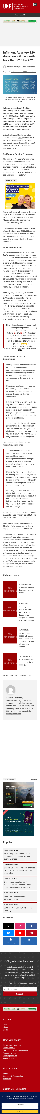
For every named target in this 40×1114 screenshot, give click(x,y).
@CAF (19, 336)
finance (28, 72)
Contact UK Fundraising (13, 1076)
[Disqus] (20, 748)
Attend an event (9, 1058)
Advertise (34, 779)
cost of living (15, 72)
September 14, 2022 (27, 349)
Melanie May (12, 67)
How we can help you (12, 1045)
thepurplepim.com (13, 714)
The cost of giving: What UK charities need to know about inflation (18, 161)
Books (5, 1030)
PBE (20, 138)
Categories (19, 15)
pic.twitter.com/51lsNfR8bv (21, 346)
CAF (5, 255)
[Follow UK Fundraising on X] (8, 926)
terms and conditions (27, 983)
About (5, 1073)
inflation (33, 72)
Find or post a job (10, 1056)
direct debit (22, 72)
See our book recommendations (16, 1050)
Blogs (5, 1027)
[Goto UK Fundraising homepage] (19, 6)
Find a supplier (9, 1048)
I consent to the (21, 983)
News (5, 1025)
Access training (9, 1053)
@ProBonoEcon (29, 333)
